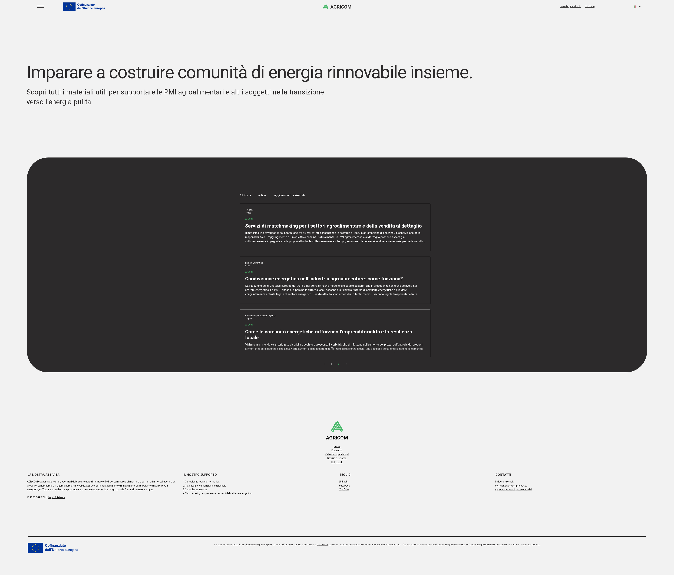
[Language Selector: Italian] (637, 6)
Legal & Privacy (56, 497)
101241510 (322, 544)
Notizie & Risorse (336, 458)
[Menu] (40, 6)
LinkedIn (564, 6)
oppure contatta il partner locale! (513, 489)
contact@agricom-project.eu (511, 485)
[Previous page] (324, 364)
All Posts (245, 195)
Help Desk (336, 462)
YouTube (589, 6)
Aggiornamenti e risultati (289, 195)
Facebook (575, 6)
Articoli (262, 195)
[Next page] (346, 364)
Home (337, 446)
